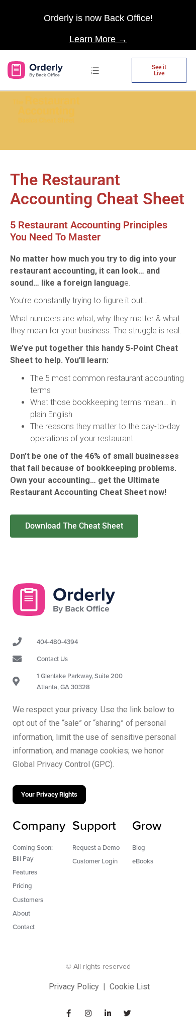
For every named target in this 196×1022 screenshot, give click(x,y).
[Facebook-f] (68, 1013)
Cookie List (130, 986)
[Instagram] (88, 1013)
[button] (95, 70)
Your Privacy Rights (49, 794)
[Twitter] (127, 1013)
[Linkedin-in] (108, 1013)
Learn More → (98, 39)
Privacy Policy (74, 986)
